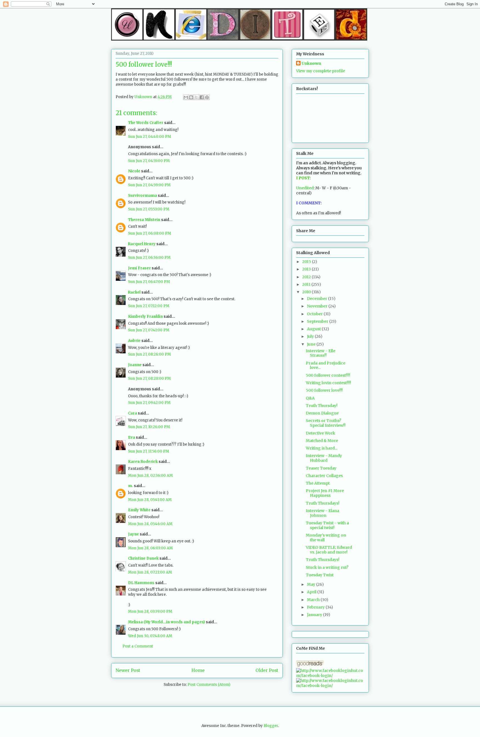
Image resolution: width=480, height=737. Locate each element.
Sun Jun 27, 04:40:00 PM (149, 136)
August (314, 328)
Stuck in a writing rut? (327, 567)
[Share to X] (196, 97)
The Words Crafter (145, 122)
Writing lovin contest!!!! (328, 382)
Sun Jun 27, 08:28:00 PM (149, 378)
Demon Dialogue (322, 413)
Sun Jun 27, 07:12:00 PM (148, 306)
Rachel (134, 292)
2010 (307, 291)
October (315, 313)
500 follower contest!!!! (328, 375)
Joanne (135, 365)
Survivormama (142, 195)
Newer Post (128, 670)
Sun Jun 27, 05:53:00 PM (148, 209)
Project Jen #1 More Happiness (325, 493)
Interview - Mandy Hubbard (324, 458)
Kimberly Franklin (145, 316)
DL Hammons (141, 582)
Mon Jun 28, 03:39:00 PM (150, 611)
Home (198, 670)
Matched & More (322, 440)
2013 (307, 269)
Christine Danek (143, 558)
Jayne (133, 534)
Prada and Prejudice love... (325, 365)
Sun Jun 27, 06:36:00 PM (149, 257)
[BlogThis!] (191, 97)
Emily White (139, 510)
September (318, 321)
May (311, 584)
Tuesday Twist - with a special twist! (327, 525)
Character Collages (324, 475)
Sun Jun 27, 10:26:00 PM (149, 427)
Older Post (267, 670)
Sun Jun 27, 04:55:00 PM (149, 160)
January (315, 614)
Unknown (311, 63)
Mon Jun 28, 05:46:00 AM (150, 524)
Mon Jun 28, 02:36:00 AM (150, 475)
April (312, 591)
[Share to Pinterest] (207, 97)
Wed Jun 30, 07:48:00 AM (150, 636)
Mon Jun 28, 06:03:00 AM (150, 548)
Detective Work (320, 433)
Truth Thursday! (322, 405)
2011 (306, 284)
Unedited (305, 187)
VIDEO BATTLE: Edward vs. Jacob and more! (329, 550)
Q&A (310, 398)
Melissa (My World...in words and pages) (166, 622)
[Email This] (186, 97)
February (316, 607)
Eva (131, 437)
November (317, 306)
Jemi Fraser (139, 268)
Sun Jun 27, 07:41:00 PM (148, 330)
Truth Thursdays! (322, 503)
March (314, 599)
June (311, 344)
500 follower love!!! (324, 390)
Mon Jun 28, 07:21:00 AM (150, 572)
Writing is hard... (321, 448)
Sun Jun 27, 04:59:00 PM (149, 185)
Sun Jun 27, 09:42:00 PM (149, 402)
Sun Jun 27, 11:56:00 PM (148, 451)
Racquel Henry (142, 244)
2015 (307, 261)
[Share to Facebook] (201, 97)
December (317, 298)
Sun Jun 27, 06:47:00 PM (149, 281)
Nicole (134, 171)
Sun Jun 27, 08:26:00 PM (149, 354)
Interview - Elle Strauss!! (320, 353)
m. (130, 485)
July (311, 336)
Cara (132, 413)
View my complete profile (320, 70)
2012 (307, 276)
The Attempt (318, 483)
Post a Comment (137, 646)
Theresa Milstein (144, 219)
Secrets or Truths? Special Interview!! (326, 423)
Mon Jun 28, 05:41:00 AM (150, 499)
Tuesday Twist (320, 574)
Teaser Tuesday (321, 468)
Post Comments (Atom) (209, 684)
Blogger (271, 725)
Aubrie (134, 340)
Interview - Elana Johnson (322, 513)
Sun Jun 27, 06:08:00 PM (149, 233)
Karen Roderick (143, 461)
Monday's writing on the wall (326, 537)
